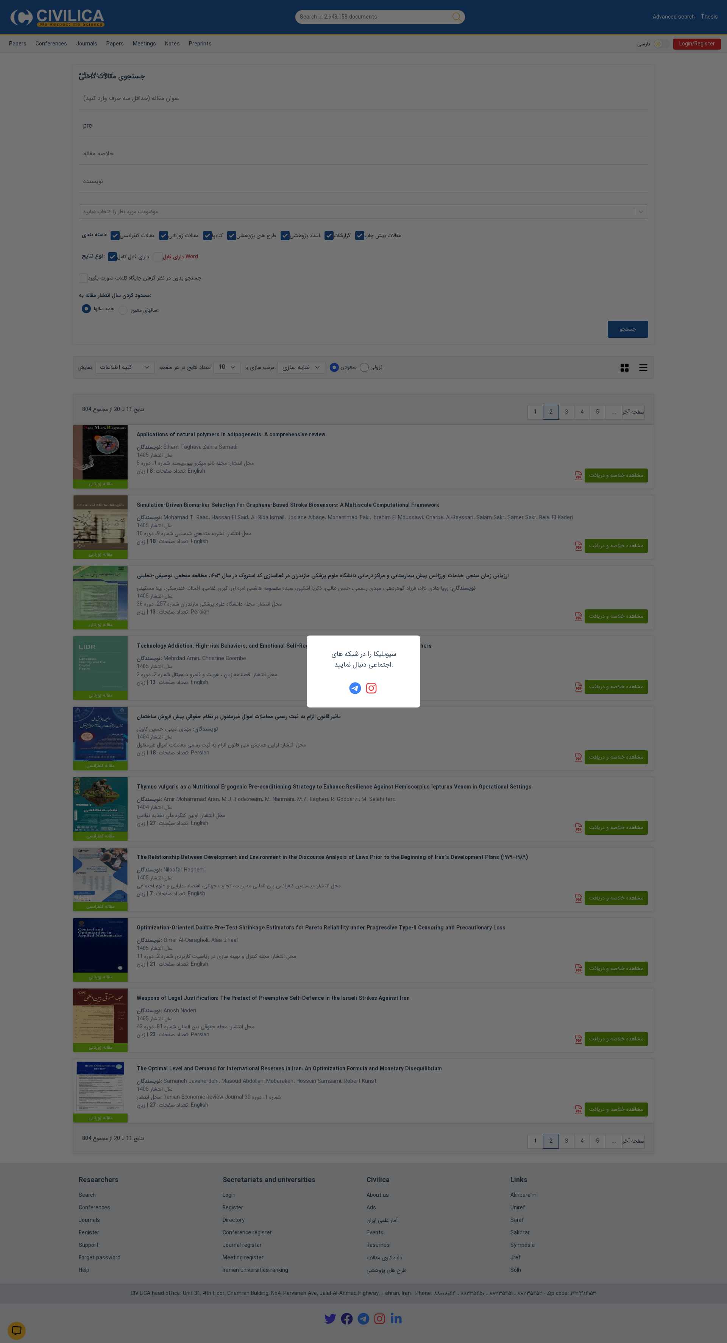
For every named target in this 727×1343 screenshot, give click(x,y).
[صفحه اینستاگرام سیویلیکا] (372, 688)
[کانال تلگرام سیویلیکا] (355, 688)
